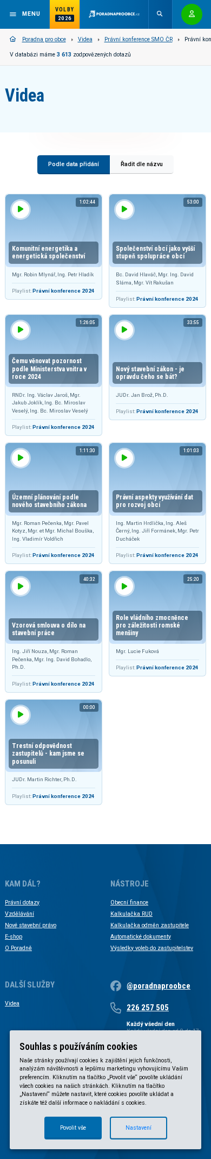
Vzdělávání (19, 913)
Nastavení (138, 1127)
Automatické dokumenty (140, 936)
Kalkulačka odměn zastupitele (149, 925)
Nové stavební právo (30, 925)
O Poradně (18, 948)
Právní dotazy (22, 902)
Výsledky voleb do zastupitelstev (151, 948)
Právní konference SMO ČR (138, 39)
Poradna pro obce (44, 39)
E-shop (13, 936)
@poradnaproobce (158, 986)
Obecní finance (129, 902)
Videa (85, 39)
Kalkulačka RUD (131, 913)
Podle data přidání (73, 164)
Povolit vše (73, 1127)
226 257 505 (148, 1007)
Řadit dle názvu (142, 164)
